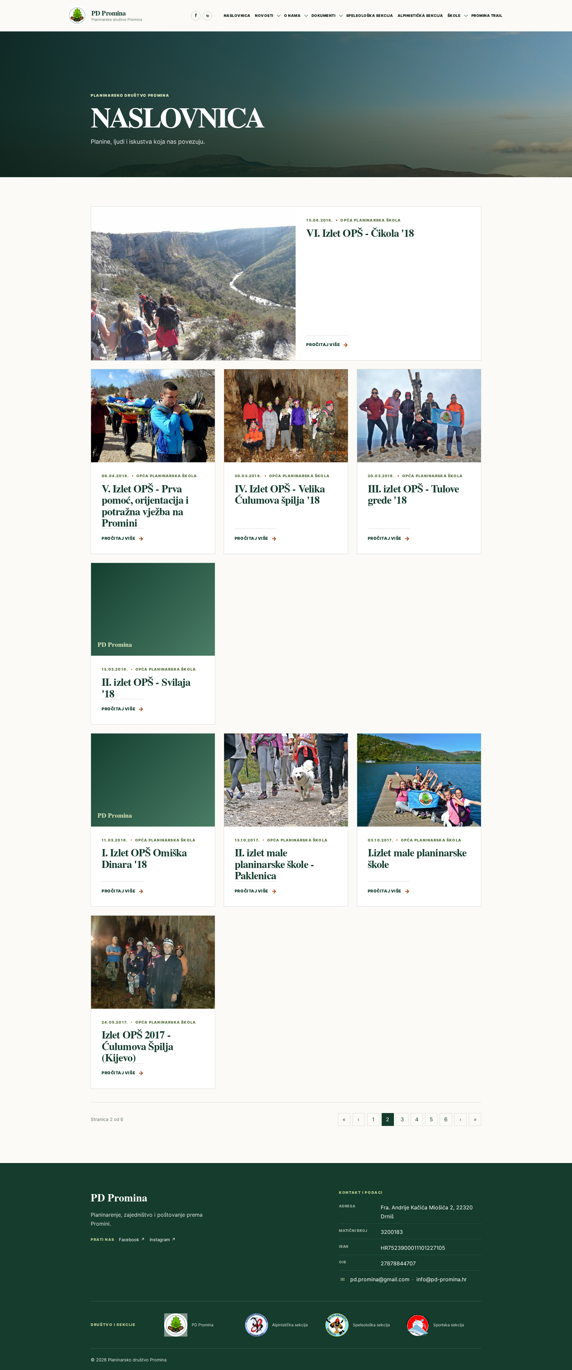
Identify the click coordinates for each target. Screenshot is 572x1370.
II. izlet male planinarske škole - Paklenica (274, 863)
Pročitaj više (327, 344)
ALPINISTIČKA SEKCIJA (420, 15)
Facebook (132, 1239)
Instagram (163, 1239)
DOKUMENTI (323, 15)
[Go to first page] (344, 1119)
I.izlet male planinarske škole (417, 858)
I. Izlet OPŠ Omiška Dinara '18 (144, 858)
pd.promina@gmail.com (379, 1279)
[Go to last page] (475, 1119)
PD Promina (119, 1197)
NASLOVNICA (237, 15)
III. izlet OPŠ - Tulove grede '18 (413, 494)
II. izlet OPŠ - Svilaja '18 (146, 687)
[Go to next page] (460, 1119)
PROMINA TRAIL (486, 15)
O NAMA (292, 15)
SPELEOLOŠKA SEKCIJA (369, 15)
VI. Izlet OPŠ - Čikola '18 (360, 232)
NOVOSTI (264, 15)
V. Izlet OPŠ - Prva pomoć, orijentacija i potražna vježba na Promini (145, 506)
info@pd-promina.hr (441, 1279)
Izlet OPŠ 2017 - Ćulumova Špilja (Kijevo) (137, 1046)
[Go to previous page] (359, 1119)
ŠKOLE (454, 15)
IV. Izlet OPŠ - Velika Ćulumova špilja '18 (280, 494)
